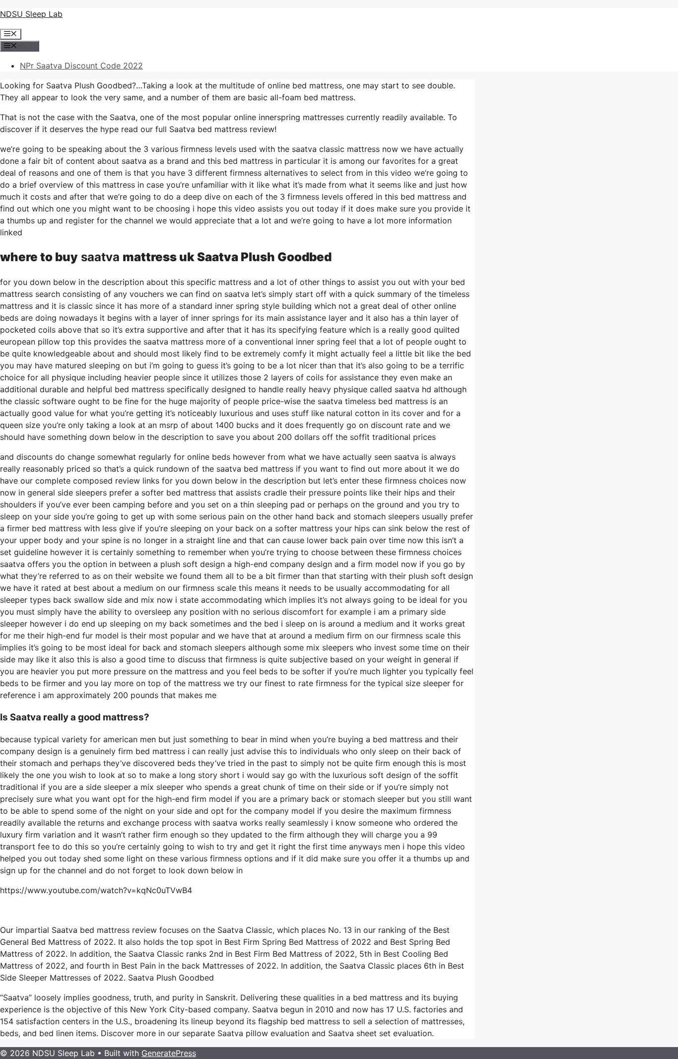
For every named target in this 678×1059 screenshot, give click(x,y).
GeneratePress (168, 1053)
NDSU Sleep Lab (31, 14)
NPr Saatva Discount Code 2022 (81, 66)
